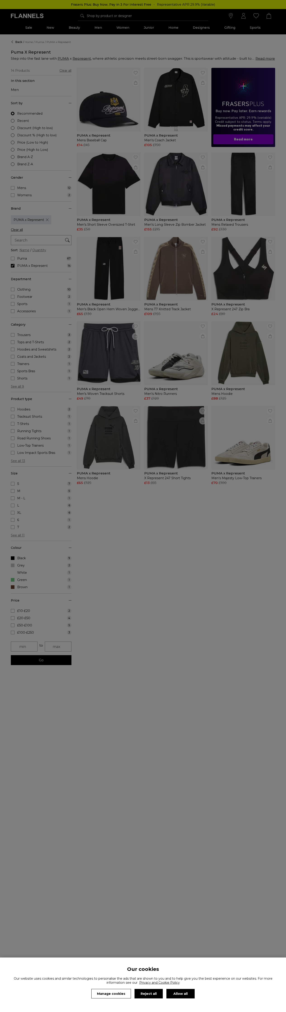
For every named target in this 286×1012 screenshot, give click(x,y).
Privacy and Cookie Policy (159, 983)
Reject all (149, 994)
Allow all (180, 994)
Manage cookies (111, 994)
